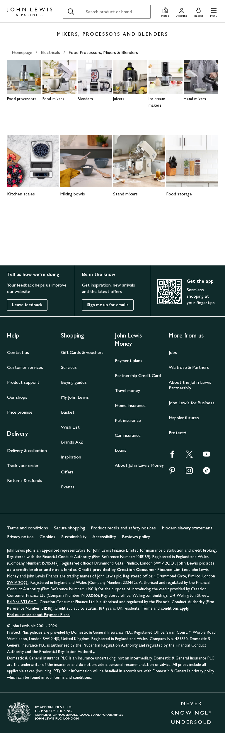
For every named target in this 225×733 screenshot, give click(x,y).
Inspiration (71, 457)
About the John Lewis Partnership (190, 385)
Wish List (70, 427)
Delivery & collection (27, 450)
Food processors (21, 98)
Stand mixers (125, 194)
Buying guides (74, 382)
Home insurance (130, 405)
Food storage (179, 194)
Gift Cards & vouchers (82, 352)
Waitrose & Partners (189, 367)
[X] (189, 456)
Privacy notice (20, 536)
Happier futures (184, 417)
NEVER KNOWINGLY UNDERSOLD (192, 712)
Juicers (118, 98)
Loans (120, 450)
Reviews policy (136, 536)
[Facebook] (172, 456)
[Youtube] (206, 456)
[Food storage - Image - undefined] (192, 161)
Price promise (20, 412)
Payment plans (128, 360)
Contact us (18, 352)
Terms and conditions (27, 528)
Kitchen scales (21, 194)
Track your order (22, 465)
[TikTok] (206, 472)
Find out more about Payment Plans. (38, 614)
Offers (67, 472)
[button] (213, 11)
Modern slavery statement (187, 528)
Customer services (25, 367)
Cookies (47, 536)
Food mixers (53, 98)
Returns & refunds (24, 480)
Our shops (17, 397)
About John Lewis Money (139, 465)
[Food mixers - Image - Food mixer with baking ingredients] (59, 77)
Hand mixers (195, 98)
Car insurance (128, 435)
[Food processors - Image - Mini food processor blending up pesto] (24, 77)
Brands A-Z (72, 442)
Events (67, 487)
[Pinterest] (172, 472)
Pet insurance (128, 420)
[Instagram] (189, 472)
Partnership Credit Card (138, 375)
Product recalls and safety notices (123, 528)
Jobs (173, 352)
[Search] (71, 12)
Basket (67, 412)
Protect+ (178, 432)
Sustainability (73, 536)
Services (69, 367)
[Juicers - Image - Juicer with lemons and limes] (130, 77)
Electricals (50, 52)
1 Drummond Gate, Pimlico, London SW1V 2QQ (133, 563)
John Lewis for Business (191, 402)
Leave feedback (27, 304)
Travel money (127, 390)
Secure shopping (69, 528)
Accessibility (104, 536)
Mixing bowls (72, 194)
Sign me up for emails (108, 304)
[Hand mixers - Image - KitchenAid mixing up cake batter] (201, 77)
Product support (23, 382)
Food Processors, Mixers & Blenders (103, 52)
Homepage (22, 52)
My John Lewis (75, 397)
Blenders (85, 98)
